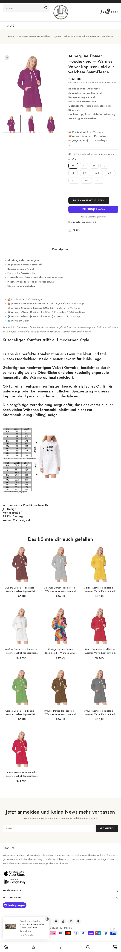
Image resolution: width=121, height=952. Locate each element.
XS (73, 165)
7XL (99, 180)
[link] (6, 948)
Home (11, 36)
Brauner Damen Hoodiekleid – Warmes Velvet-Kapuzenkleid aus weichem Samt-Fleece (60, 712)
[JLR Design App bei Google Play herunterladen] (14, 881)
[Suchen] (87, 946)
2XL (85, 173)
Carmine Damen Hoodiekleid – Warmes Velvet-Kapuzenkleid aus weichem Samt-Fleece (21, 774)
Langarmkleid (89, 222)
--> (60, 474)
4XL (110, 173)
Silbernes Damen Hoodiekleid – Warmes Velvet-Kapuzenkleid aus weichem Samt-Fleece (60, 589)
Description (60, 249)
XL (73, 173)
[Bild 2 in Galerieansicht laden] (31, 124)
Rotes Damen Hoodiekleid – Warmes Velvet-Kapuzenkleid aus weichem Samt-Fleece (100, 651)
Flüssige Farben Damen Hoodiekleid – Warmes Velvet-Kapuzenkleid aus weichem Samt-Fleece (60, 651)
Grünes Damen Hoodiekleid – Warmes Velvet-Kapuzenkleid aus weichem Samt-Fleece (21, 712)
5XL (74, 180)
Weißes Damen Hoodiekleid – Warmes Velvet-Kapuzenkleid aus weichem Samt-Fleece (21, 651)
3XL (97, 173)
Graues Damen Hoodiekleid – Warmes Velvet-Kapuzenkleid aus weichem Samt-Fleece (100, 712)
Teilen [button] (77, 230)
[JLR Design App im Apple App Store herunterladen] (14, 874)
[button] (111, 12)
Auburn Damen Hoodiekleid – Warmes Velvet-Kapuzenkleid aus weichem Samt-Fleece (21, 589)
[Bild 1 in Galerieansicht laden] (12, 124)
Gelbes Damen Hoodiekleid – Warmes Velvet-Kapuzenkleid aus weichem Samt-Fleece (100, 589)
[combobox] (26, 8)
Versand (83, 82)
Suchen (46, 7)
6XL (86, 180)
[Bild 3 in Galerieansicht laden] (51, 124)
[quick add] (35, 545)
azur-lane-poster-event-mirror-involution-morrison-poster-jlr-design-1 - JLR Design (32, 926)
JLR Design (66, 928)
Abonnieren (107, 828)
